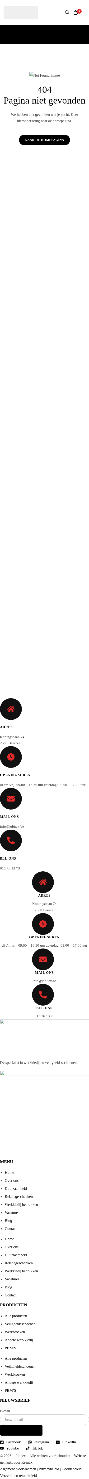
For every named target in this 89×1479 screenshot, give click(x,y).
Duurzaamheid (16, 1189)
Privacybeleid (49, 1469)
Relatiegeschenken (19, 1197)
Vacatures (12, 1213)
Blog (8, 1221)
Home (9, 1172)
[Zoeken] (67, 12)
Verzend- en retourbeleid (18, 1476)
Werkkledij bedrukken (21, 1205)
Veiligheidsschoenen (20, 1324)
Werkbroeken (15, 1332)
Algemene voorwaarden (18, 1469)
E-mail (5, 1411)
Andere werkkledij (19, 1340)
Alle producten (16, 1316)
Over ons (12, 1180)
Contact (10, 1229)
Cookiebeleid (72, 1469)
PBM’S (10, 1348)
